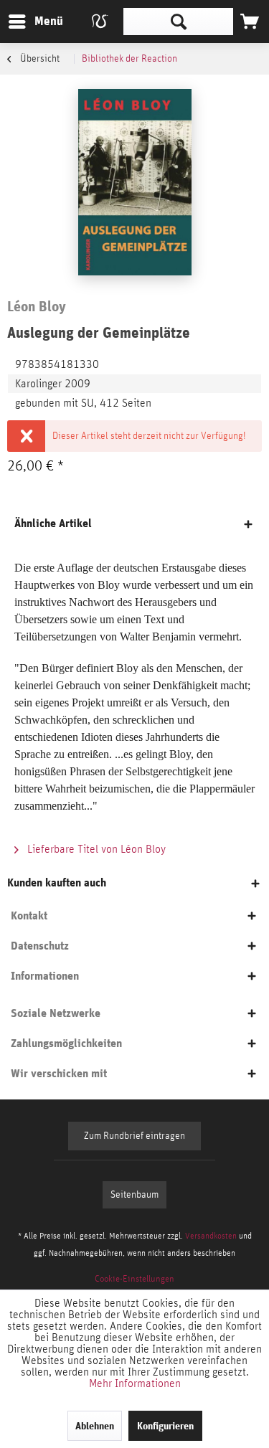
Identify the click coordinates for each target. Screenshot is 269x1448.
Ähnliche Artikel (53, 523)
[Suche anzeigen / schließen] (178, 21)
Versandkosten (211, 1235)
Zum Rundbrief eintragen (134, 1136)
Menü (38, 21)
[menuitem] (35, 21)
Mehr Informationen (135, 1383)
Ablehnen (94, 1426)
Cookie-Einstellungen (134, 1279)
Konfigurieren (165, 1426)
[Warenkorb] (249, 21)
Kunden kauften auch (56, 882)
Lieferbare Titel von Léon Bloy (95, 849)
